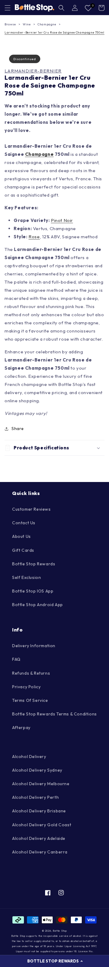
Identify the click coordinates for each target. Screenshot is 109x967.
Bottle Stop (60, 930)
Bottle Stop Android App (37, 604)
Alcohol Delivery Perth (35, 797)
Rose (34, 236)
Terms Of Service (30, 700)
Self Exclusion (26, 577)
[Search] (61, 7)
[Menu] (7, 7)
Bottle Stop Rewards (33, 564)
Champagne (47, 24)
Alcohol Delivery (29, 756)
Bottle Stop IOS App (32, 591)
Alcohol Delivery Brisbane (39, 811)
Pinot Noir (62, 220)
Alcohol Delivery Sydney (37, 770)
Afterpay (21, 727)
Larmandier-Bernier (33, 71)
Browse (10, 24)
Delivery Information (33, 645)
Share (18, 428)
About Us (21, 536)
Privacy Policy (26, 686)
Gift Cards (23, 550)
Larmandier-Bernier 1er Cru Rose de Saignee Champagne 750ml (54, 32)
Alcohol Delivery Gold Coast (41, 824)
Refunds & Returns (31, 673)
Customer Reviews (31, 509)
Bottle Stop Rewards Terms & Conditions (54, 714)
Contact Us (23, 522)
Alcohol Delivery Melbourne (41, 783)
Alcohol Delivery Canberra (40, 852)
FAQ (16, 659)
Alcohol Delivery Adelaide (38, 838)
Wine (27, 24)
